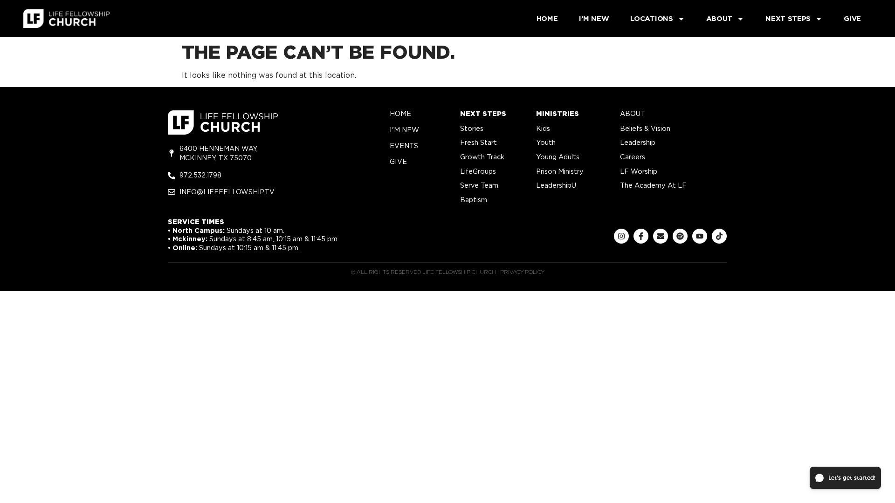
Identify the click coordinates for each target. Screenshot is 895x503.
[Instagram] (621, 236)
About (719, 18)
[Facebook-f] (640, 236)
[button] (845, 478)
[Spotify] (680, 236)
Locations (651, 18)
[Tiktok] (719, 236)
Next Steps (788, 18)
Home (547, 18)
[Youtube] (699, 236)
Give (852, 18)
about (632, 113)
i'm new (404, 130)
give (398, 161)
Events (404, 146)
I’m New (594, 18)
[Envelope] (660, 236)
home (400, 113)
